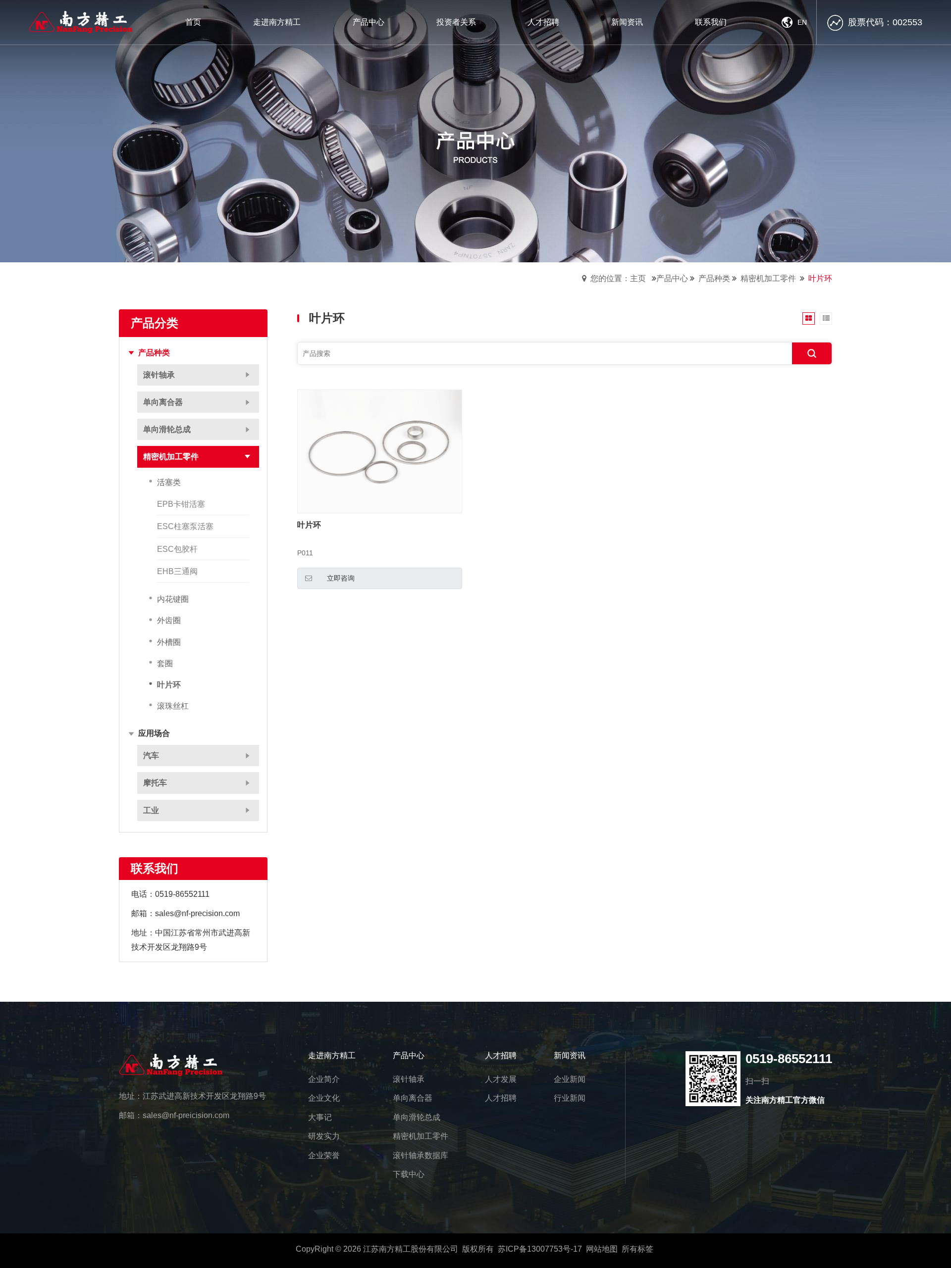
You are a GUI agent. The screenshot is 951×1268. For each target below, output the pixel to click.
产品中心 (672, 278)
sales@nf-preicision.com (186, 1115)
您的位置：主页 (618, 278)
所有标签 (637, 1249)
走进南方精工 (332, 1055)
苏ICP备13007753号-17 (540, 1249)
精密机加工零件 (768, 278)
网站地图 (602, 1249)
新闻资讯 (569, 1055)
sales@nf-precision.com (197, 913)
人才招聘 (501, 1055)
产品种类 (714, 278)
